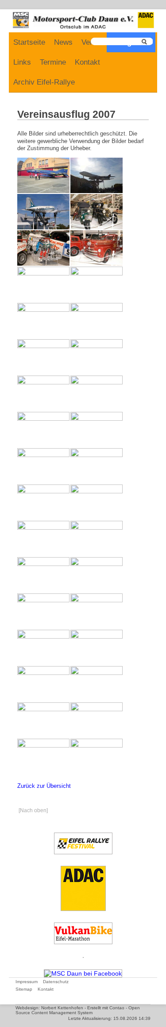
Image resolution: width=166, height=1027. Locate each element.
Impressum (26, 981)
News (63, 42)
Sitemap (23, 989)
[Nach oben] (33, 810)
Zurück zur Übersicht (44, 786)
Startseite (29, 42)
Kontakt (87, 62)
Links (22, 62)
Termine (53, 62)
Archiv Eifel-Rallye (44, 82)
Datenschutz (56, 981)
